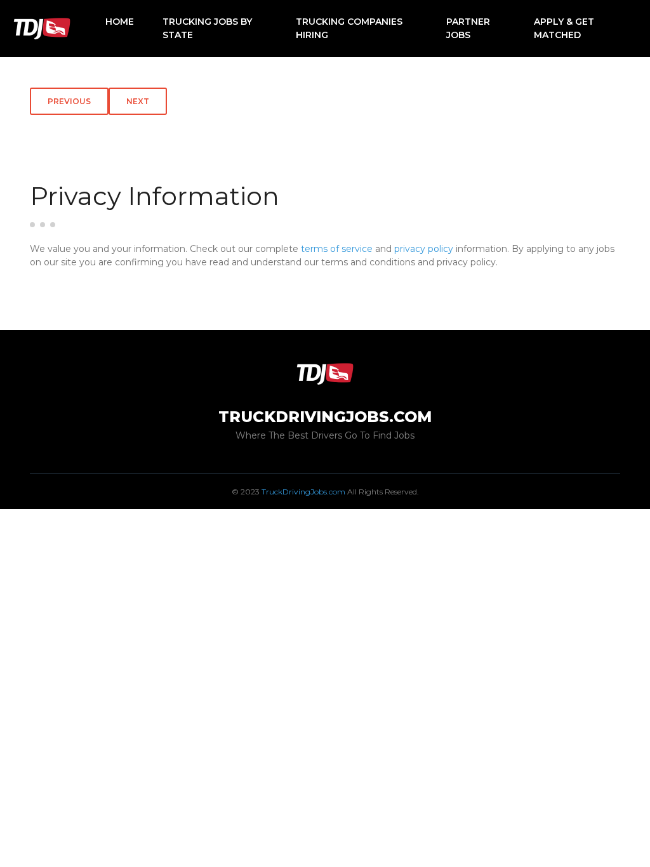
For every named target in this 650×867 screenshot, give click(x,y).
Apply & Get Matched (564, 28)
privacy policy (423, 249)
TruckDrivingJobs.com (303, 491)
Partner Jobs (468, 28)
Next (137, 101)
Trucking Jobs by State (207, 28)
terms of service (337, 249)
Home (119, 21)
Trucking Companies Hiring (349, 28)
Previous (69, 101)
